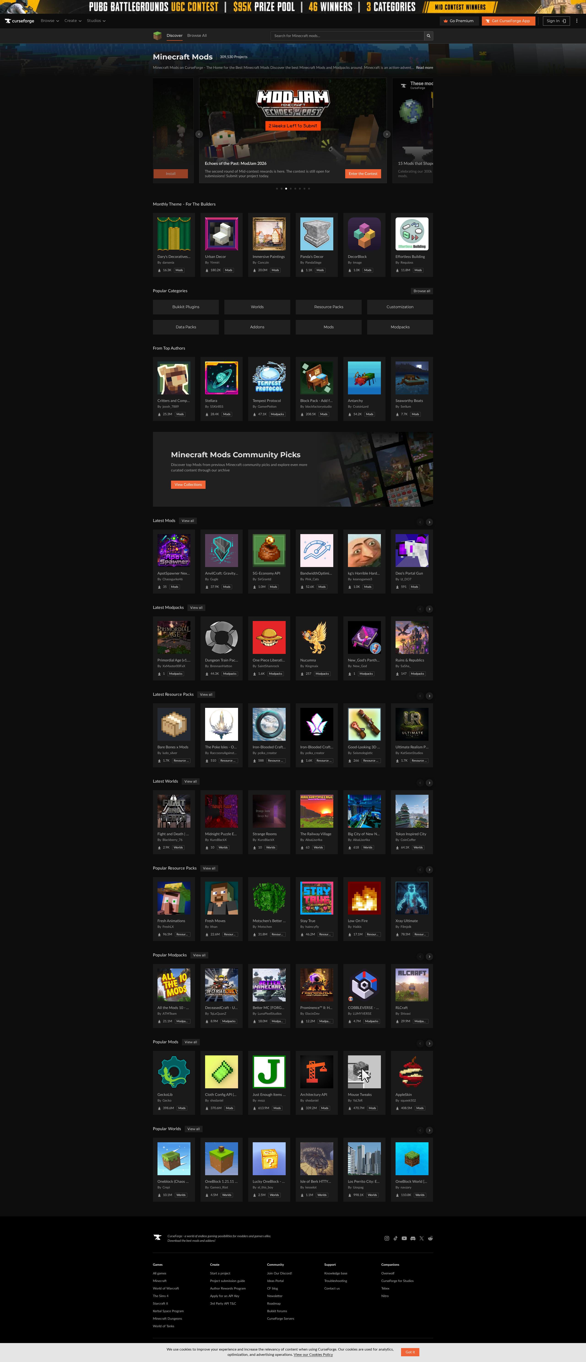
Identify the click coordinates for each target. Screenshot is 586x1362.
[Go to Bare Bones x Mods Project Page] (174, 735)
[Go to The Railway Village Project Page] (317, 822)
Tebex (385, 1288)
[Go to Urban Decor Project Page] (222, 245)
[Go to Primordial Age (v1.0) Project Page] (174, 648)
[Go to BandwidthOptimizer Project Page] (317, 562)
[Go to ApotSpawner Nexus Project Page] (174, 562)
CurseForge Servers (280, 1318)
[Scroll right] (429, 522)
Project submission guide (227, 1281)
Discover (175, 35)
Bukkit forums (277, 1311)
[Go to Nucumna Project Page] (317, 648)
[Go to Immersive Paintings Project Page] (269, 245)
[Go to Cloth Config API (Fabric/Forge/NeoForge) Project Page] (222, 1083)
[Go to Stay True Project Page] (317, 909)
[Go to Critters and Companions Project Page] (174, 389)
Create (71, 21)
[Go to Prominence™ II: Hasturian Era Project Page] (317, 996)
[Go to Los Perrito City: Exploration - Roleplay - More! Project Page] (364, 1170)
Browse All (197, 35)
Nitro (385, 1296)
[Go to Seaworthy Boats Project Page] (412, 389)
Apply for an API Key (224, 1296)
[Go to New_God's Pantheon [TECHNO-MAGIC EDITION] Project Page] (364, 648)
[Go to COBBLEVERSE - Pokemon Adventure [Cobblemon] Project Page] (364, 996)
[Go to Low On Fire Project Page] (364, 909)
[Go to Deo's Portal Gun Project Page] (412, 562)
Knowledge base (335, 1273)
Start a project (220, 1273)
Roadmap (274, 1303)
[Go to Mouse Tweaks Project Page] (364, 1083)
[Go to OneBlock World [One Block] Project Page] (412, 1170)
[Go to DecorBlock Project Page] (364, 245)
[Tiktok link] (395, 1238)
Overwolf (387, 1273)
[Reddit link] (430, 1238)
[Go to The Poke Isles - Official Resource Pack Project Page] (222, 735)
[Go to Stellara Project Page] (222, 389)
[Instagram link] (387, 1238)
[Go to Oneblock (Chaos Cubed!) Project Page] (174, 1170)
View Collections (188, 485)
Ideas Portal (275, 1281)
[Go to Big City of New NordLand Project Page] (364, 822)
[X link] (421, 1238)
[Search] (428, 35)
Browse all (422, 291)
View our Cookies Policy (313, 1355)
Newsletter (274, 1296)
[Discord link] (413, 1238)
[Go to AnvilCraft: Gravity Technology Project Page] (222, 562)
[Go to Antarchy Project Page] (364, 389)
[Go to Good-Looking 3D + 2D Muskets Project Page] (364, 735)
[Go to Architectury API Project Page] (317, 1083)
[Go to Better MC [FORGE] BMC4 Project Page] (269, 996)
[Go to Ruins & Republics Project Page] (412, 648)
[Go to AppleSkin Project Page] (412, 1083)
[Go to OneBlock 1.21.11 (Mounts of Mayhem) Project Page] (222, 1170)
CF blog (272, 1288)
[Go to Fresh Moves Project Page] (222, 909)
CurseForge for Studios (397, 1281)
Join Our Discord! (279, 1273)
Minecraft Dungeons (167, 1318)
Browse (47, 21)
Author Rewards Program (228, 1288)
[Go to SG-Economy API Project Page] (269, 562)
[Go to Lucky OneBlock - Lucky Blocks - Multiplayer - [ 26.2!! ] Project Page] (269, 1170)
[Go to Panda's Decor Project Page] (317, 245)
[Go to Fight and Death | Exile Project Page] (174, 822)
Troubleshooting (335, 1281)
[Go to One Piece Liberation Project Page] (269, 648)
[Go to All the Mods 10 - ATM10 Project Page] (174, 996)
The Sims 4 (160, 1296)
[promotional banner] (293, 7)
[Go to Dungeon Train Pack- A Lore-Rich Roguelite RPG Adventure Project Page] (222, 648)
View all (188, 521)
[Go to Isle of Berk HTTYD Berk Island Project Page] (317, 1170)
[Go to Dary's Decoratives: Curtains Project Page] (174, 245)
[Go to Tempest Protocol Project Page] (269, 389)
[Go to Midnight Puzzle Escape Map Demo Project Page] (222, 822)
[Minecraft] (157, 35)
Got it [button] (410, 1352)
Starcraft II (160, 1303)
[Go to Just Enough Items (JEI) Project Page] (269, 1083)
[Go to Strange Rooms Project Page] (269, 822)
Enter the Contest (363, 174)
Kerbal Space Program (168, 1311)
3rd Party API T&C (223, 1303)
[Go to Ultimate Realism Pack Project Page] (412, 735)
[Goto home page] (20, 21)
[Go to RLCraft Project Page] (412, 996)
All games (159, 1273)
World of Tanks (163, 1326)
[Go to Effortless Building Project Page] (412, 245)
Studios (94, 21)
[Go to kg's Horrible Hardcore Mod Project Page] (364, 562)
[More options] (576, 21)
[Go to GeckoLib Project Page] (174, 1083)
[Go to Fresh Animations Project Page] (174, 909)
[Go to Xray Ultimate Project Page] (412, 909)
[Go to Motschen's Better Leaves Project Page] (269, 909)
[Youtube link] (404, 1238)
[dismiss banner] (578, 7)
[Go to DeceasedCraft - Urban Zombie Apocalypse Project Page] (222, 996)
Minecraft (160, 1281)
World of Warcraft (166, 1288)
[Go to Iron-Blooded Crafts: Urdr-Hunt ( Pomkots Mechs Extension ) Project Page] (269, 735)
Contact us (332, 1288)
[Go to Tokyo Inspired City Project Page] (412, 822)
